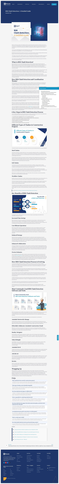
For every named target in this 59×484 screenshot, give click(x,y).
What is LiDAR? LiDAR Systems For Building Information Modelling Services (25, 434)
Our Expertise (19, 4)
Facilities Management (30, 459)
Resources (34, 4)
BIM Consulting (29, 458)
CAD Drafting (28, 461)
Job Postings (38, 467)
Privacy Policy (13, 478)
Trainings (38, 470)
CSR (17, 459)
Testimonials (48, 458)
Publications (18, 470)
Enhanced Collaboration (45, 103)
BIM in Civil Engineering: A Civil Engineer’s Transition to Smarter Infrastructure (26, 436)
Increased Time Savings (45, 100)
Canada (11, 472)
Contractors (38, 458)
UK (10, 469)
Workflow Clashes (45, 97)
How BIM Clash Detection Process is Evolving (47, 105)
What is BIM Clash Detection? (45, 91)
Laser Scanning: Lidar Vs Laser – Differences (20, 439)
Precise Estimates (45, 104)
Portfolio (27, 4)
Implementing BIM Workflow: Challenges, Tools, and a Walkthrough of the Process (26, 432)
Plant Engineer (39, 461)
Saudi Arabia (12, 473)
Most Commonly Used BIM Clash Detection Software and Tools (49, 107)
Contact (54, 4)
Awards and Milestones (30, 470)
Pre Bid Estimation (29, 455)
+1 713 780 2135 (51, 470)
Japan (11, 470)
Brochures (18, 467)
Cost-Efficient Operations (46, 101)
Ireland (4, 475)
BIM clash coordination (18, 255)
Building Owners (39, 459)
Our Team (18, 458)
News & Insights (41, 4)
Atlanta (4, 472)
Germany (4, 470)
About (13, 4)
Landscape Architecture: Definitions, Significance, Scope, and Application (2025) (26, 429)
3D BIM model (30, 106)
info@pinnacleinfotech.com (52, 468)
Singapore (4, 473)
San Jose (11, 475)
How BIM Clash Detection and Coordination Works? (48, 92)
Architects (38, 455)
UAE (3, 469)
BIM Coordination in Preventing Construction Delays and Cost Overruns (26, 190)
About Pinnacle (19, 455)
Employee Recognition (40, 469)
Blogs (27, 467)
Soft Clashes (44, 96)
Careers (48, 4)
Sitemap (5, 479)
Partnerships (18, 461)
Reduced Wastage (44, 102)
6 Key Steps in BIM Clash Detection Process (47, 93)
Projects (48, 455)
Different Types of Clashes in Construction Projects (48, 94)
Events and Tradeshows (30, 469)
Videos (18, 469)
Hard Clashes (44, 95)
